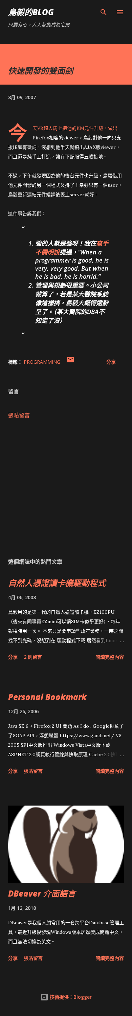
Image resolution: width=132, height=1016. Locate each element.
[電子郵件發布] (70, 362)
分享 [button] (111, 362)
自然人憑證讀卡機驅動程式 (57, 582)
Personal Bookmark (47, 696)
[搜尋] (104, 12)
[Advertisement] (66, 488)
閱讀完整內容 (109, 657)
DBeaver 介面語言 (41, 893)
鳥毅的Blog (31, 12)
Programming (42, 362)
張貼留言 (19, 415)
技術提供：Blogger (70, 997)
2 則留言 (33, 657)
